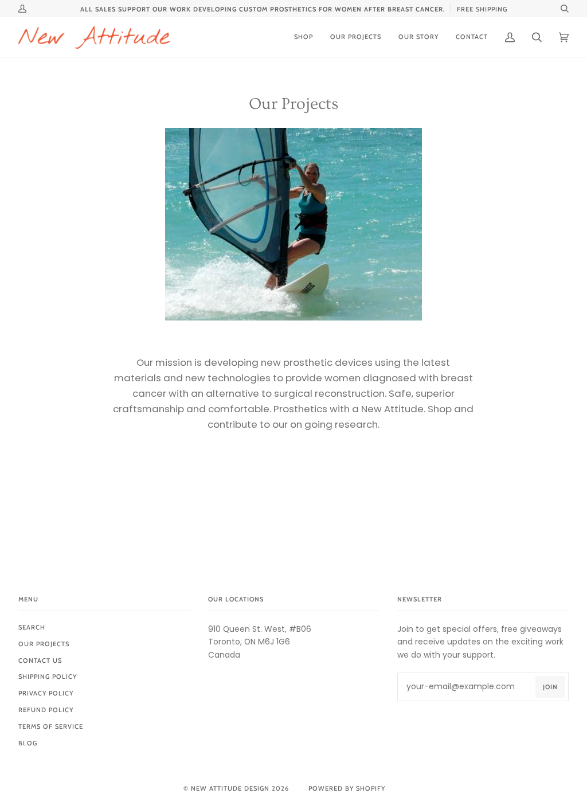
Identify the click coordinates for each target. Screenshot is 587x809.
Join (550, 687)
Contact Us (40, 660)
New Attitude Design (230, 788)
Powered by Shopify (346, 788)
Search (31, 627)
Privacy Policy (45, 693)
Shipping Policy (47, 677)
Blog (27, 743)
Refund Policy (45, 710)
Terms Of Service (50, 726)
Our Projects (43, 644)
